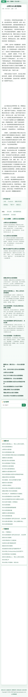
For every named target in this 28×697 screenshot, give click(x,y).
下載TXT (12, 204)
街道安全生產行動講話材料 (9, 543)
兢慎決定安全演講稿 (7, 545)
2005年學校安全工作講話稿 (9, 540)
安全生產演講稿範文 (7, 446)
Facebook (10, 201)
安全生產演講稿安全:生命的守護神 (12, 386)
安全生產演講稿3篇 (7, 510)
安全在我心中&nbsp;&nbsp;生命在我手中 (12, 551)
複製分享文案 (18, 201)
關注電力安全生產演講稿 (8, 460)
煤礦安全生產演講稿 (7, 457)
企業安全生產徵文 (6, 485)
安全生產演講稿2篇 (7, 515)
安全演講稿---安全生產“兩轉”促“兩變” (11, 480)
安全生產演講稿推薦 (7, 524)
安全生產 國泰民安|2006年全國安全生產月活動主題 (14, 499)
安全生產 (17, 1)
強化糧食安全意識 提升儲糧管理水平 (11, 548)
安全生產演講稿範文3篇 (8, 452)
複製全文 (18, 204)
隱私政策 (19, 690)
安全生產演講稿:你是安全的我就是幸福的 (14, 382)
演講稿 (12, 1)
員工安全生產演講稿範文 (8, 468)
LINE (5, 201)
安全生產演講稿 (6, 504)
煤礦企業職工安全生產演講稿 (11, 389)
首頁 (8, 1)
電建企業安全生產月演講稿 (10, 392)
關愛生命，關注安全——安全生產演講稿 (14, 365)
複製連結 (6, 204)
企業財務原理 (6, 214)
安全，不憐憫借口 (6, 532)
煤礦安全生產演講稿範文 (8, 513)
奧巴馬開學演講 (17, 211)
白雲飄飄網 (14, 694)
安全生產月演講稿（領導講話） (10, 502)
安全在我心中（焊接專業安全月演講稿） (12, 493)
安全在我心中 (5, 559)
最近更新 (24, 690)
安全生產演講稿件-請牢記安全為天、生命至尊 (14, 518)
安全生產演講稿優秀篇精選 (9, 507)
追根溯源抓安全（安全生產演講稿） (13, 378)
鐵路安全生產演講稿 (7, 482)
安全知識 (13, 214)
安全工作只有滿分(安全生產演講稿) (13, 375)
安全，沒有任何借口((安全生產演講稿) (13, 369)
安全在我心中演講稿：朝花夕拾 (10, 562)
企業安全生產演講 (8, 372)
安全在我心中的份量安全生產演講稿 (13, 395)
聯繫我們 (14, 690)
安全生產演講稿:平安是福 (8, 463)
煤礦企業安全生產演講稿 (8, 477)
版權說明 (9, 690)
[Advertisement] (14, 15)
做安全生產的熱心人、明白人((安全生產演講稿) (14, 444)
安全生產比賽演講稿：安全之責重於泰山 (12, 521)
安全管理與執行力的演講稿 (9, 554)
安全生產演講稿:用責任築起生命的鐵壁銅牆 (13, 455)
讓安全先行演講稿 (6, 537)
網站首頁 (3, 690)
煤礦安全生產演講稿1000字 (9, 471)
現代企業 (9, 211)
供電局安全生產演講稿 (8, 466)
